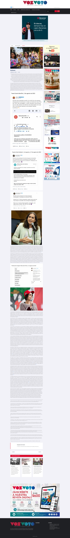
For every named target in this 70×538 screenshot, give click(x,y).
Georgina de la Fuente (13, 72)
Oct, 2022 (19, 72)
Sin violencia (13, 466)
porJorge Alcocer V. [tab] (52, 106)
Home (11, 9)
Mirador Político (13, 12)
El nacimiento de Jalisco (26, 466)
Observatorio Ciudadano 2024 (25, 9)
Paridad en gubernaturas (38, 466)
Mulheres (12, 70)
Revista (15, 9)
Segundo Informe (52, 111)
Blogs (18, 9)
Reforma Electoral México (36, 9)
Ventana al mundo (17, 45)
